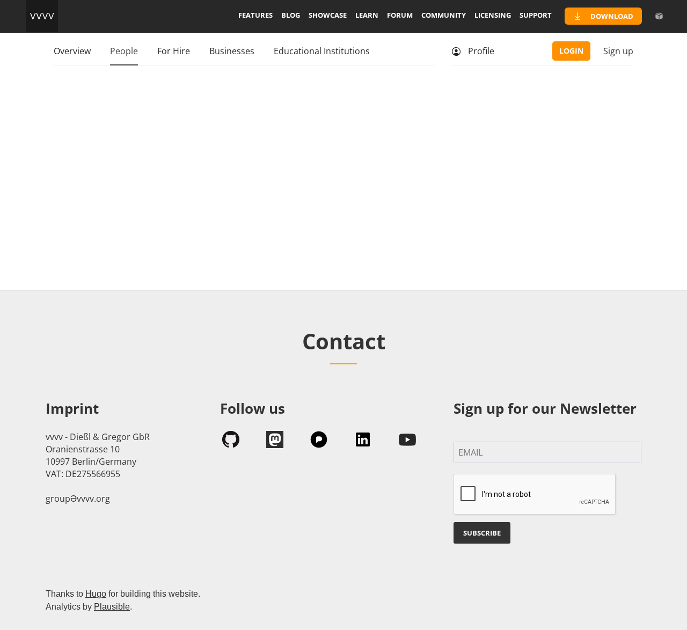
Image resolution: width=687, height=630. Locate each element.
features (255, 15)
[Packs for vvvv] (659, 16)
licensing (492, 15)
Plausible (112, 606)
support (536, 15)
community (443, 15)
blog (290, 15)
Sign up (618, 51)
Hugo (95, 593)
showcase (328, 15)
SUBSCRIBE (482, 533)
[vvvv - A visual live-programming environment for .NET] (42, 16)
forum (400, 15)
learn (366, 15)
